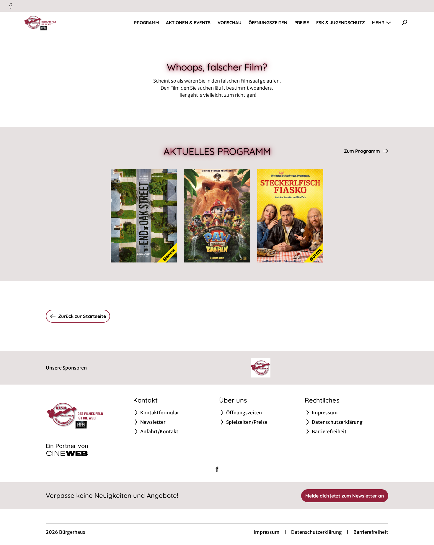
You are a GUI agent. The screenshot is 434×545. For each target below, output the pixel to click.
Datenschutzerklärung (316, 532)
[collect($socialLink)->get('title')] (11, 6)
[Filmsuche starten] (404, 22)
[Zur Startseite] (65, 22)
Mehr (378, 22)
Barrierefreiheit (370, 532)
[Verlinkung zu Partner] (260, 367)
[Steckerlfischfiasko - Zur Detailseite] (290, 215)
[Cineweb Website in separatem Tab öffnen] (67, 453)
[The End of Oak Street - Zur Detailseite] (144, 215)
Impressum (267, 532)
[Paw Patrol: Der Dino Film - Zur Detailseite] (217, 215)
